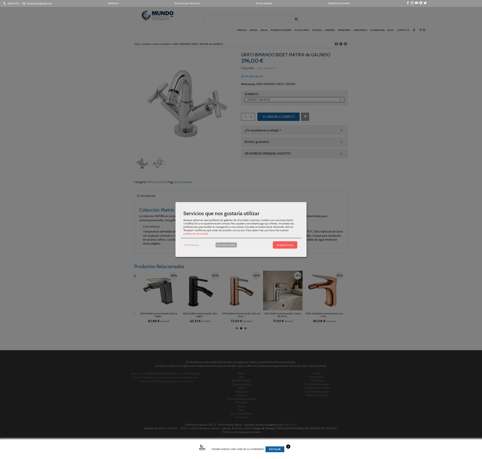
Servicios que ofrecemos (187, 3)
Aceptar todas (285, 244)
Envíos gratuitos (264, 3)
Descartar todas (226, 244)
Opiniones (113, 3)
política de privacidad (195, 233)
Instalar (275, 449)
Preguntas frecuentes (339, 3)
